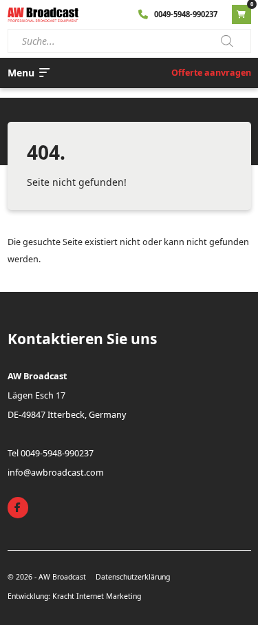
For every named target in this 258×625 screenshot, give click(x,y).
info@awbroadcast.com (56, 472)
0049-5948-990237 (185, 14)
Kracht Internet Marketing (96, 596)
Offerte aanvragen (211, 72)
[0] (241, 14)
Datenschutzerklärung (133, 577)
